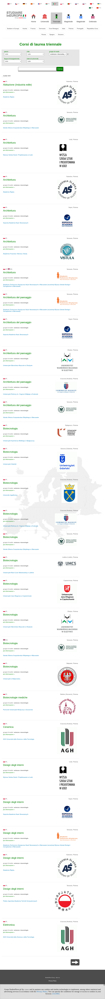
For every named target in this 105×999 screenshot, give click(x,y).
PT (70, 4)
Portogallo (80, 28)
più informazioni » (9, 92)
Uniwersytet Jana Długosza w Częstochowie (17, 596)
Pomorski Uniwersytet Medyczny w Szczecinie (18, 710)
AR (92, 7)
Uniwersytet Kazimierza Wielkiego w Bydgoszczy (18, 441)
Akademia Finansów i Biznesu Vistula (15, 254)
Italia (63, 28)
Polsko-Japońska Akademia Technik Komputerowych (20, 901)
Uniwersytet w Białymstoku (11, 679)
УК (100, 4)
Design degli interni (13, 765)
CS (18, 4)
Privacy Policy (42, 992)
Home (33, 22)
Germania (42, 28)
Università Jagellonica (10, 495)
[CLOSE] (55, 994)
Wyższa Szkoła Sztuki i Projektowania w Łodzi (18, 155)
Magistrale (68, 22)
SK (85, 4)
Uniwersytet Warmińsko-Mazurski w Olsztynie (17, 365)
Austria (25, 28)
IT (55, 4)
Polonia (71, 28)
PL (63, 4)
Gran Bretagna (54, 28)
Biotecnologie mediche (15, 697)
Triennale (56, 22)
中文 (100, 7)
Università (45, 22)
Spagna (51, 34)
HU (49, 4)
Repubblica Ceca (92, 28)
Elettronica (9, 924)
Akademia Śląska (8, 97)
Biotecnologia (10, 428)
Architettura (9, 115)
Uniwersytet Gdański (9, 464)
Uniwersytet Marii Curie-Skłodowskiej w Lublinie (18, 572)
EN (11, 4)
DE (26, 4)
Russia (44, 34)
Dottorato (93, 22)
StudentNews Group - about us (52, 977)
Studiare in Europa (13, 28)
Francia (33, 28)
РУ (78, 4)
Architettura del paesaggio (17, 297)
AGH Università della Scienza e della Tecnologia (18, 739)
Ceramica (8, 727)
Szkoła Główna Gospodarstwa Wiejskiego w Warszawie (21, 128)
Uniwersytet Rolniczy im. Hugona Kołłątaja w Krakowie (20, 394)
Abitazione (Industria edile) (17, 84)
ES (33, 4)
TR (93, 4)
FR (41, 4)
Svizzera (60, 34)
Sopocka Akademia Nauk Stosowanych (15, 223)
